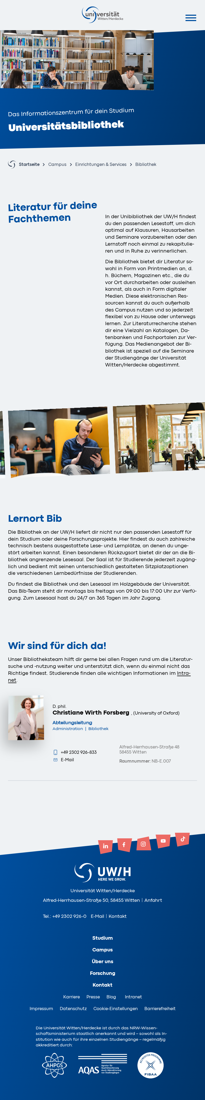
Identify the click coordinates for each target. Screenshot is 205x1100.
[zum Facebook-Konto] (124, 845)
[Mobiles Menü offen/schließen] (191, 18)
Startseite (29, 164)
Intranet (133, 996)
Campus (57, 164)
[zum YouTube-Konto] (163, 842)
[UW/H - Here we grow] (102, 14)
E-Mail (67, 759)
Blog (111, 996)
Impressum (41, 1008)
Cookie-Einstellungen (115, 1008)
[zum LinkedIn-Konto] (105, 847)
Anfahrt (153, 900)
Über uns (102, 962)
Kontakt (118, 916)
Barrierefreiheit (160, 1008)
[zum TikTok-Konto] (182, 840)
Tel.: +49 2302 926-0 (64, 916)
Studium (102, 938)
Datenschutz (73, 1008)
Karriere (71, 996)
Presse (93, 996)
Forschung (102, 973)
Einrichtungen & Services (101, 164)
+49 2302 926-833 (79, 752)
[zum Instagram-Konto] (143, 843)
